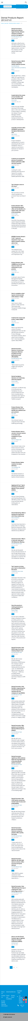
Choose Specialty (7, 6)
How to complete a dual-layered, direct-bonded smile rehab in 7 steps (18, 295)
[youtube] (24, 1000)
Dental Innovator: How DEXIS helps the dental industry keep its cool (17, 649)
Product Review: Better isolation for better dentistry (17, 464)
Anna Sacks (14, 100)
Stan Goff (13, 321)
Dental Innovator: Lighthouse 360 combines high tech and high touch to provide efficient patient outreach (18, 760)
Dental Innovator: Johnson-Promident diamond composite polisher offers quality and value (17, 831)
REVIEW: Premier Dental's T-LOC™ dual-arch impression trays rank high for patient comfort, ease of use (18, 240)
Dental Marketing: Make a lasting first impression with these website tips (18, 514)
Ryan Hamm (14, 134)
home (2, 23)
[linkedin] (24, 1002)
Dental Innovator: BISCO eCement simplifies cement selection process (18, 62)
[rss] (26, 1000)
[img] (13, 2)
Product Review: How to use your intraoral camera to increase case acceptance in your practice (18, 435)
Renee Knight (14, 213)
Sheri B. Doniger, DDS (16, 439)
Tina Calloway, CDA (15, 467)
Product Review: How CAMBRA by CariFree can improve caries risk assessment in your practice (18, 266)
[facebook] (24, 997)
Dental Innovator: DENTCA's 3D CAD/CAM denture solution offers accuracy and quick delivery (17, 862)
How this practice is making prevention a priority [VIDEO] (17, 607)
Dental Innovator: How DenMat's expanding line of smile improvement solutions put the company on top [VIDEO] (18, 690)
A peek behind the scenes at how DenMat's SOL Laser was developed (18, 96)
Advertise (8, 992)
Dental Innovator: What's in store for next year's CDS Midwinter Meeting (18, 540)
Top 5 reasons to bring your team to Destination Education (18, 568)
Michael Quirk (14, 943)
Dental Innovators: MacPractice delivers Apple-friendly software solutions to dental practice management (17, 32)
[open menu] (2, 2)
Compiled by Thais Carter (17, 571)
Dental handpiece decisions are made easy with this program (18, 378)
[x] (26, 997)
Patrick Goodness (15, 517)
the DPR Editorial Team (16, 36)
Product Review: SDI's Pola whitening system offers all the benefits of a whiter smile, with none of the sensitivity (18, 209)
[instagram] (26, 1002)
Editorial (13, 992)
